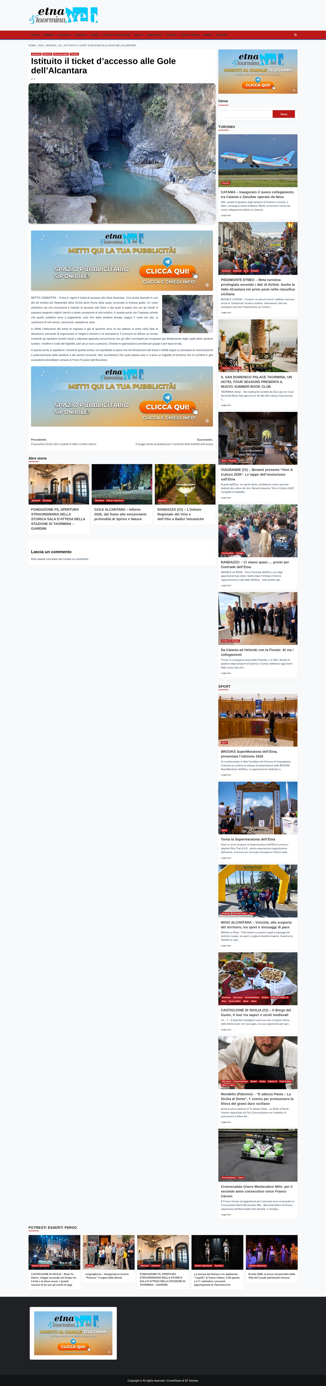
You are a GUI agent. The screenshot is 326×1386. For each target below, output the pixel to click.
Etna (246, 271)
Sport (138, 35)
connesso (52, 559)
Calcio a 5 (283, 997)
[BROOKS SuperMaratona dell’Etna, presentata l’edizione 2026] (257, 720)
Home (35, 35)
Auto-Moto (154, 35)
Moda (207, 35)
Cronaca (64, 35)
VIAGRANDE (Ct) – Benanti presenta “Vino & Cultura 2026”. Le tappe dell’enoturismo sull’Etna (257, 474)
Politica (48, 35)
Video (253, 1001)
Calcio (274, 997)
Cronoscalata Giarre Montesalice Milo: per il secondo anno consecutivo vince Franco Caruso (257, 1191)
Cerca (223, 101)
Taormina (47, 500)
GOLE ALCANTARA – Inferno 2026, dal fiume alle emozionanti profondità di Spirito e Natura (120, 514)
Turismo (80, 35)
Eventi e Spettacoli (116, 35)
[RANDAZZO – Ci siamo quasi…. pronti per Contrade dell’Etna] (257, 530)
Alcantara (36, 54)
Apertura (47, 54)
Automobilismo (252, 997)
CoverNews (174, 1380)
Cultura (171, 35)
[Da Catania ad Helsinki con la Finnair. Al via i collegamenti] (257, 618)
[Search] (295, 35)
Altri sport (237, 997)
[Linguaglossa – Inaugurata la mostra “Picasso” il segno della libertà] (109, 1252)
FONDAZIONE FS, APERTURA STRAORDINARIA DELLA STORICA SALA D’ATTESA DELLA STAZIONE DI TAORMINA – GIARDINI (58, 519)
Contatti (221, 35)
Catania (225, 641)
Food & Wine (190, 35)
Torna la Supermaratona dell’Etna (248, 839)
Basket (265, 997)
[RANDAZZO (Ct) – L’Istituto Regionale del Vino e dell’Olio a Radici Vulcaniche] (185, 484)
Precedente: (63, 442)
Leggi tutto (226, 215)
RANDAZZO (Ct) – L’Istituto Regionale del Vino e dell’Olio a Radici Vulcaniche (180, 514)
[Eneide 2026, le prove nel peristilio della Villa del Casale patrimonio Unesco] (272, 1252)
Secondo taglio (61, 54)
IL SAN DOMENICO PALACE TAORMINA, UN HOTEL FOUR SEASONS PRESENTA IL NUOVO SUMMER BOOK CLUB (256, 381)
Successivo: (174, 442)
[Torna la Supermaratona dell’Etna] (257, 808)
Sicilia (94, 35)
